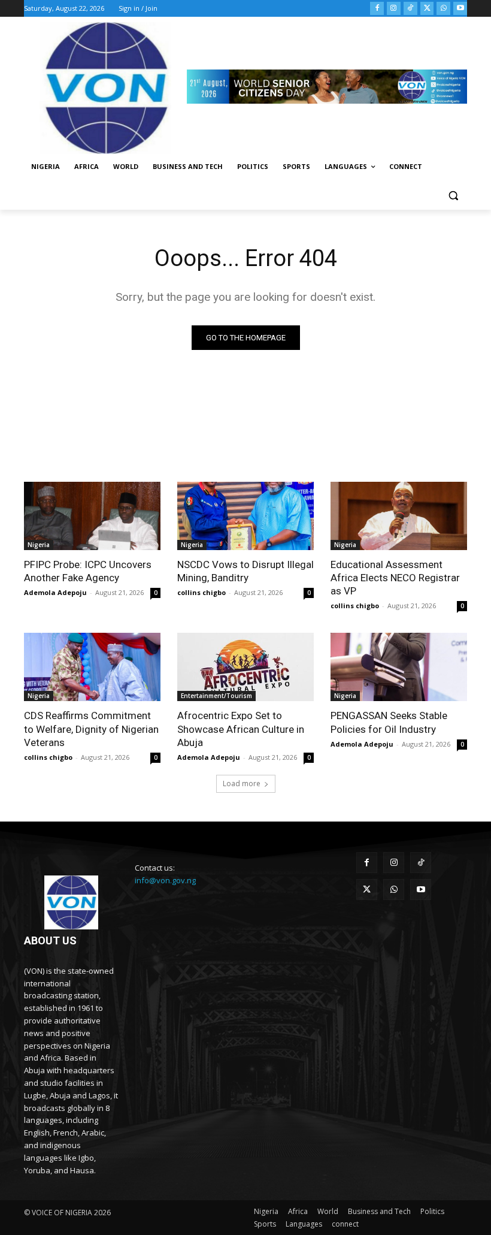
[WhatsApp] (443, 9)
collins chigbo (201, 592)
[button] (453, 196)
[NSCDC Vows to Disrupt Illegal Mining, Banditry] (245, 516)
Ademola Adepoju (55, 592)
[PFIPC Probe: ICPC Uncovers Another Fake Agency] (92, 516)
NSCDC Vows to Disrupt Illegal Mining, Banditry (245, 571)
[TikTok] (410, 9)
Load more (241, 783)
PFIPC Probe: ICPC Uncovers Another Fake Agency (87, 571)
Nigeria (39, 544)
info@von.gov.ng (165, 880)
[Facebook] (377, 9)
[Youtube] (460, 9)
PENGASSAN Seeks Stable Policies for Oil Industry (389, 722)
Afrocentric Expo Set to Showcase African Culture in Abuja (240, 728)
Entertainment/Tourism (216, 696)
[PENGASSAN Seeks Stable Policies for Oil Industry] (399, 667)
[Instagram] (394, 9)
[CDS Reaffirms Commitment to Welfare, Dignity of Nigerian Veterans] (92, 667)
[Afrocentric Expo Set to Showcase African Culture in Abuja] (245, 667)
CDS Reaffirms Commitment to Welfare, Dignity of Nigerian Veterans (91, 728)
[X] (427, 9)
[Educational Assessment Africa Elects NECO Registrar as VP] (399, 516)
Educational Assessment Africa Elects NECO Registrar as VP (395, 577)
